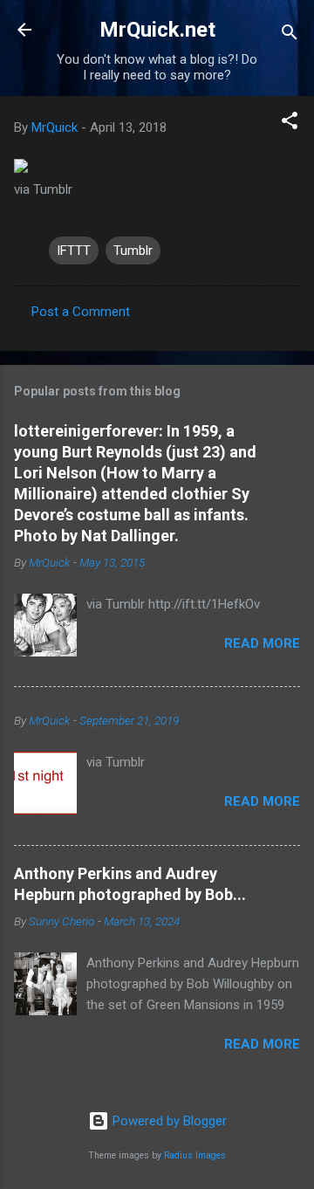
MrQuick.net (157, 29)
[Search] (289, 35)
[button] (289, 123)
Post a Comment (80, 312)
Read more (262, 643)
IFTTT (74, 250)
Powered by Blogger (168, 1121)
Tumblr (133, 250)
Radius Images (195, 1155)
